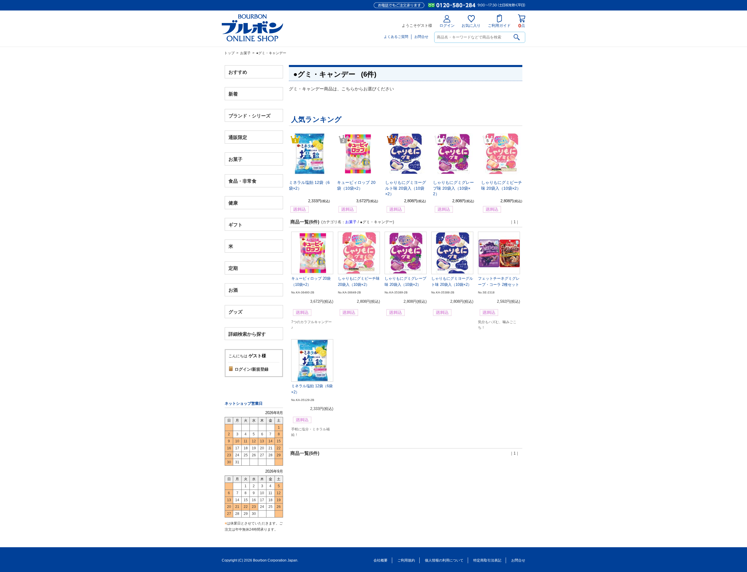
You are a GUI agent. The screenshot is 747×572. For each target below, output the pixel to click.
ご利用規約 (406, 560)
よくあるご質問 (396, 37)
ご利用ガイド (499, 25)
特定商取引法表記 (487, 560)
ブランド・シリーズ (249, 115)
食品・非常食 (242, 181)
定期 (233, 268)
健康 (233, 202)
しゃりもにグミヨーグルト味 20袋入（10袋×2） (405, 188)
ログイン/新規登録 (251, 369)
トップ (229, 53)
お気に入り (471, 25)
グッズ (235, 311)
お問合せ (421, 37)
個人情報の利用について (444, 560)
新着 (233, 93)
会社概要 (381, 560)
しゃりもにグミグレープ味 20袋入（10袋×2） (453, 188)
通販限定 (237, 137)
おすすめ (237, 72)
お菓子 (245, 53)
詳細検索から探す (247, 333)
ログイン (447, 25)
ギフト (235, 224)
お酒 (233, 289)
